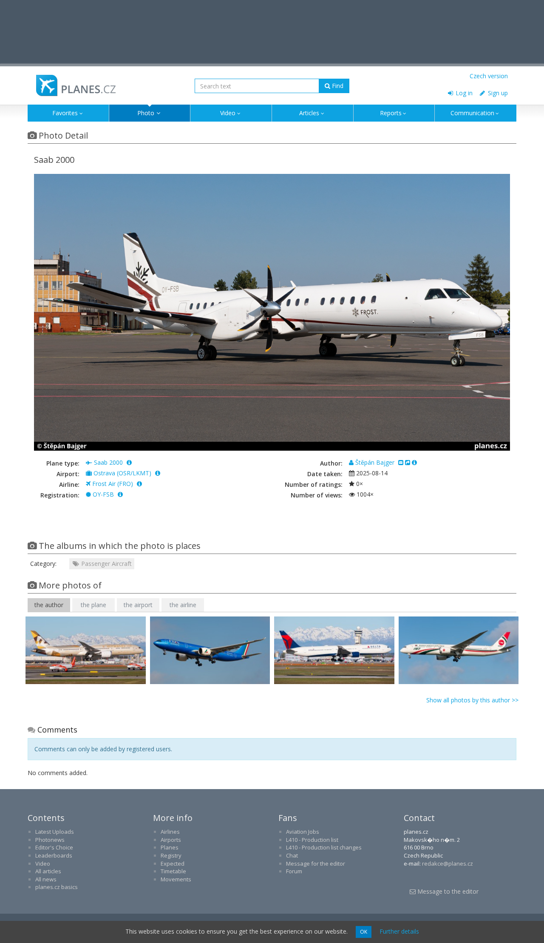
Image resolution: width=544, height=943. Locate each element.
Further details (399, 931)
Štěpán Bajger (375, 462)
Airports (171, 840)
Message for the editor (315, 863)
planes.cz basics (56, 887)
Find (336, 86)
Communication (472, 113)
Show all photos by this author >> (472, 700)
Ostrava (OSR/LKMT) (122, 473)
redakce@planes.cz (447, 863)
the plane (93, 605)
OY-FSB (103, 494)
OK (363, 931)
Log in (463, 93)
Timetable (173, 871)
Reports (391, 113)
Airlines (170, 831)
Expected (172, 863)
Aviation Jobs (302, 831)
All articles (48, 871)
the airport (138, 605)
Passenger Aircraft (105, 564)
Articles (309, 113)
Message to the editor (447, 891)
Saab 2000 (108, 462)
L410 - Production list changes (324, 847)
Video (227, 113)
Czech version (489, 76)
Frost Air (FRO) (113, 484)
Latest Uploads (54, 831)
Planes (169, 847)
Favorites (65, 113)
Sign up (497, 93)
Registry (171, 855)
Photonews (50, 840)
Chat (292, 855)
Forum (294, 871)
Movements (176, 879)
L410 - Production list (312, 840)
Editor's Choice (54, 847)
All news (46, 879)
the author (48, 605)
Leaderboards (53, 855)
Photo (145, 113)
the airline (183, 605)
